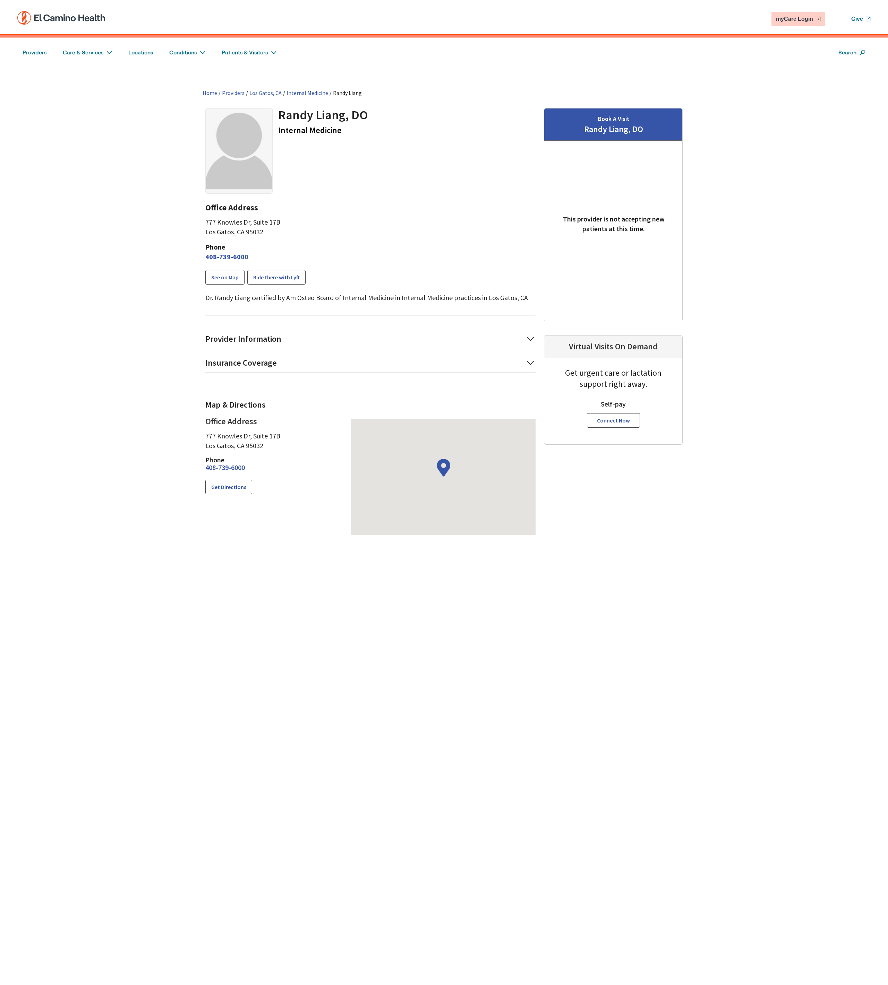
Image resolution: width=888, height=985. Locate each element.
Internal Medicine (307, 92)
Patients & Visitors (245, 52)
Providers (34, 52)
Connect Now (613, 420)
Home (210, 92)
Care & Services (83, 52)
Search (847, 52)
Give (857, 19)
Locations (140, 52)
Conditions (183, 52)
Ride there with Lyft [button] (276, 277)
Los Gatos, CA (265, 92)
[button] (370, 341)
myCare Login (794, 19)
